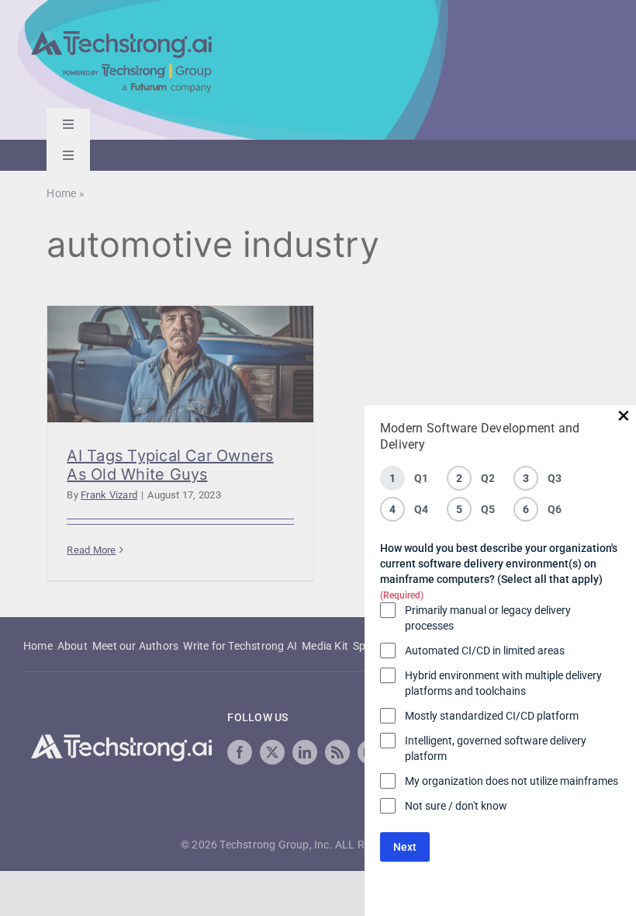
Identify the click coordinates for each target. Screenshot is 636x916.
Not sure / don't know (456, 806)
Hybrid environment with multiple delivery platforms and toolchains (503, 683)
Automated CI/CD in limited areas (485, 650)
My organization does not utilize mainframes (511, 781)
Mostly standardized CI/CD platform (492, 716)
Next (405, 847)
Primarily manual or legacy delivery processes (488, 618)
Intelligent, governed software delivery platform (495, 748)
